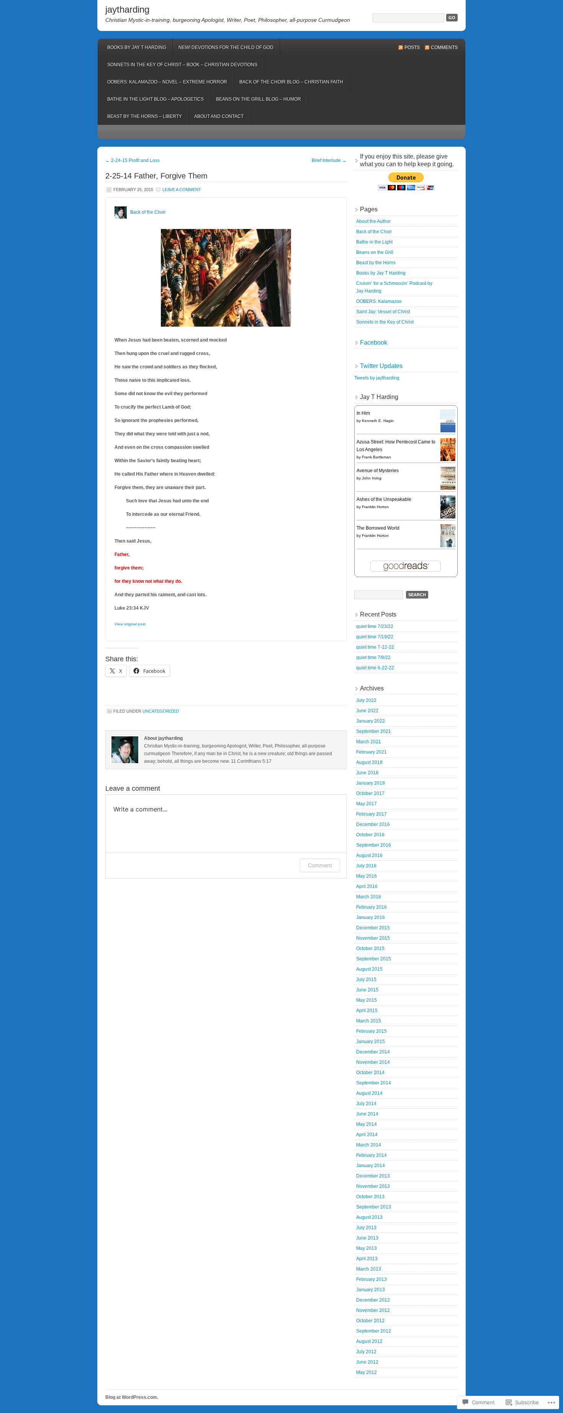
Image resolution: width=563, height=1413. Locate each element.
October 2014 (370, 1072)
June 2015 (367, 990)
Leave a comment (181, 189)
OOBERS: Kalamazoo (379, 301)
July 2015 (366, 979)
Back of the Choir (148, 212)
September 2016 (373, 845)
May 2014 (366, 1124)
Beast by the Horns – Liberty (144, 116)
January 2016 (370, 917)
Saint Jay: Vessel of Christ (383, 311)
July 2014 (366, 1103)
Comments (444, 47)
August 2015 (369, 969)
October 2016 (370, 834)
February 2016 (371, 907)
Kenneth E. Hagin (378, 421)
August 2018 (369, 762)
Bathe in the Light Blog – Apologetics (155, 99)
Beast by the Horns (376, 262)
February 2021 (371, 752)
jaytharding (127, 9)
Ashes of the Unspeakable (384, 499)
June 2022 (367, 710)
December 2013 (373, 1176)
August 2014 (369, 1093)
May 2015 (366, 1000)
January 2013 (370, 1289)
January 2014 (370, 1165)
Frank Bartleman (376, 457)
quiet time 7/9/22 (373, 657)
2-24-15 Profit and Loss (132, 160)
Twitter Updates (381, 366)
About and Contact (219, 116)
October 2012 (370, 1320)
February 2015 (371, 1031)
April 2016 (367, 886)
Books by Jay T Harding (136, 47)
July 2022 (366, 700)
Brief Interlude (329, 160)
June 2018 (367, 772)
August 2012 (369, 1341)
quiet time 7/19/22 (374, 636)
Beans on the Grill (374, 252)
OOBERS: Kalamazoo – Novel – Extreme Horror (167, 82)
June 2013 (367, 1238)
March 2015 (368, 1021)
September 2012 (373, 1331)
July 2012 (366, 1351)
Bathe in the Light (374, 242)
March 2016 (368, 896)
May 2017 (366, 803)
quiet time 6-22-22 (375, 668)
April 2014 (367, 1134)
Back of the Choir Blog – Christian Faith (291, 82)
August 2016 (369, 855)
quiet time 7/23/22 (374, 626)
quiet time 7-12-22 (375, 647)
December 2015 (373, 928)
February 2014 (371, 1155)
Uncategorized (160, 711)
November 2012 (373, 1310)
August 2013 (369, 1217)
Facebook (373, 342)
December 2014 (373, 1052)
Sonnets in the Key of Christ (385, 322)
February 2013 (371, 1279)
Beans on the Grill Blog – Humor (258, 99)
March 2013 (368, 1269)
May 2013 (366, 1248)
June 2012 (367, 1362)
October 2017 (370, 793)
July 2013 (366, 1227)
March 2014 (368, 1145)
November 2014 (373, 1062)
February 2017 (371, 814)
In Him (363, 413)
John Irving (371, 478)
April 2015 (367, 1010)
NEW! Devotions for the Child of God (225, 47)
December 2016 (373, 824)
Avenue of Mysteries (378, 470)
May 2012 (366, 1372)
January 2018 (370, 783)
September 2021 (373, 731)
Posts (412, 47)
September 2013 (373, 1207)
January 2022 (370, 721)
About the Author (373, 221)
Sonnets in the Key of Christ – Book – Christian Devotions (182, 64)
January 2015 (370, 1041)
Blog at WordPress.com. (131, 1397)
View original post (130, 624)
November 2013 (373, 1186)
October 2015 (370, 948)
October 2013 (370, 1196)
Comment (320, 865)
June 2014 (367, 1114)
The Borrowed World (378, 528)
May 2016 (366, 876)
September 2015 (373, 959)
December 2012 (373, 1300)
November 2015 (373, 938)
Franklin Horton (375, 507)
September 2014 (373, 1083)
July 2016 (366, 865)
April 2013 (367, 1258)
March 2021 (368, 741)
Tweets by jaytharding (376, 378)
